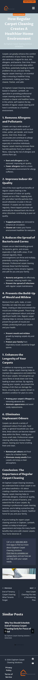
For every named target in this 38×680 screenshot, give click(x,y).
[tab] (15, 644)
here (13, 545)
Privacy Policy (8, 669)
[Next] (32, 631)
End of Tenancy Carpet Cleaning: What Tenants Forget (9, 594)
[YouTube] (33, 663)
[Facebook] (33, 659)
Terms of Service (9, 675)
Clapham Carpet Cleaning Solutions (19, 44)
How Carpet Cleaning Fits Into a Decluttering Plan (29, 594)
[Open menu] (33, 8)
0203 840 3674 (29, 1)
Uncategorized (19, 14)
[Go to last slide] (5, 631)
